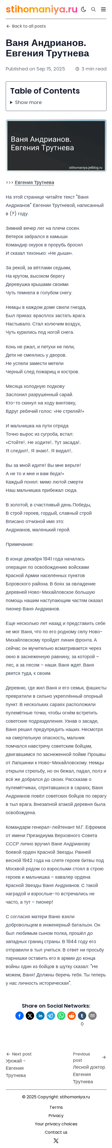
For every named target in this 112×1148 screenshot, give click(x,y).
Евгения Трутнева (34, 182)
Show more (28, 102)
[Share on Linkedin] (40, 1016)
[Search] (93, 9)
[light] (83, 9)
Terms (56, 1107)
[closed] (103, 9)
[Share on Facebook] (19, 1016)
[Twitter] (56, 1141)
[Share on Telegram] (51, 1016)
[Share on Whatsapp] (61, 1016)
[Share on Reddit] (71, 1016)
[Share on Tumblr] (82, 1016)
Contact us (56, 1132)
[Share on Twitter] (30, 1016)
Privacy (56, 1116)
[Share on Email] (92, 1016)
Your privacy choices (56, 1124)
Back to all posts (29, 26)
